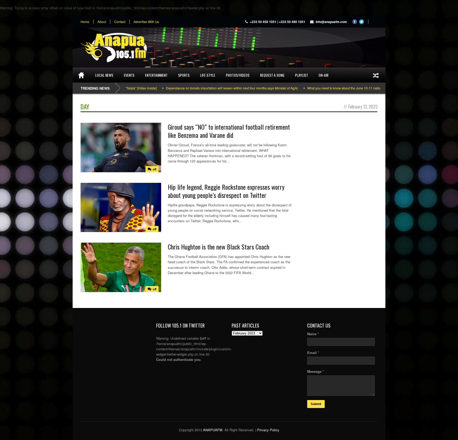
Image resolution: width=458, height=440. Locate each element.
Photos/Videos (237, 75)
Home (85, 22)
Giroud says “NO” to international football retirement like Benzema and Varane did (229, 131)
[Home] (81, 75)
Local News (104, 75)
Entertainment (156, 75)
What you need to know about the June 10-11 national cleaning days (342, 88)
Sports (184, 75)
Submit (316, 404)
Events (129, 75)
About (102, 22)
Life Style (207, 75)
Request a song (272, 75)
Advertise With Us (146, 22)
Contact (119, 22)
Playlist (301, 75)
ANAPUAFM (212, 429)
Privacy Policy (268, 429)
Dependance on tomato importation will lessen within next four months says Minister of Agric (217, 88)
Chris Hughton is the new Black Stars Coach (218, 246)
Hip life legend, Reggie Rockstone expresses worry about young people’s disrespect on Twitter (226, 191)
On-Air (323, 75)
